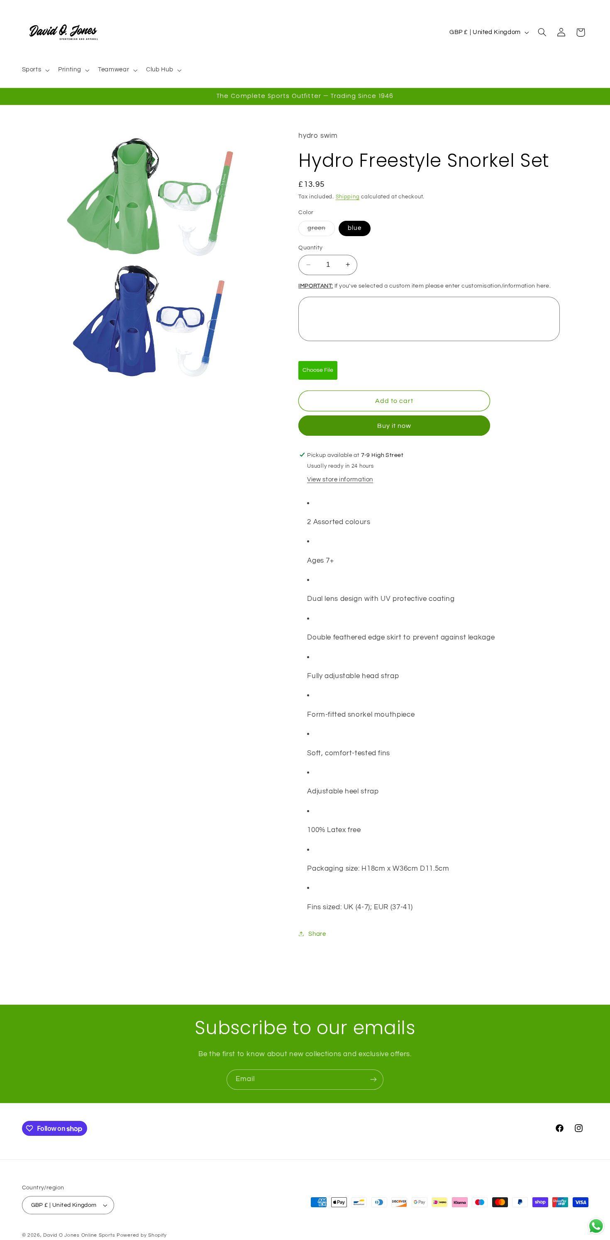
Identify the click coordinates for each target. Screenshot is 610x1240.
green (320, 230)
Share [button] (317, 933)
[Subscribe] (373, 1079)
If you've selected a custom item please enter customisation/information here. (424, 285)
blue (354, 228)
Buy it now (394, 425)
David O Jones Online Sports (79, 1235)
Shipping (348, 197)
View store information (340, 479)
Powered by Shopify (142, 1235)
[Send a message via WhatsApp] (596, 1226)
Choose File (318, 370)
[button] (35, 70)
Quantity (310, 248)
